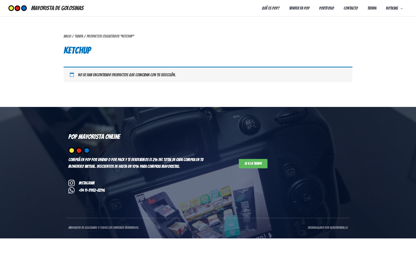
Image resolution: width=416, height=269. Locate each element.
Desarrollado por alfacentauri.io (328, 227)
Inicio (67, 36)
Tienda (79, 36)
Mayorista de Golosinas (57, 8)
